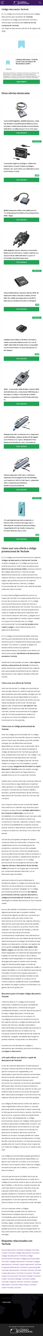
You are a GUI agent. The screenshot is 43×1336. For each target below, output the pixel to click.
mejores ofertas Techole (20, 1282)
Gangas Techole (33, 1276)
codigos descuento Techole (21, 1261)
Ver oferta (21, 82)
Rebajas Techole (22, 1279)
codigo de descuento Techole (14, 1256)
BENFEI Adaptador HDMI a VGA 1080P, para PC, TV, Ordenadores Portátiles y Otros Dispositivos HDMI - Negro (21, 213)
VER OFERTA (21, 133)
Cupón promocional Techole (13, 1276)
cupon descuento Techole (30, 1264)
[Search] (39, 2)
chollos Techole (8, 1253)
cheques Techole (31, 1250)
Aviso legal (7, 1302)
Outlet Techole (8, 1279)
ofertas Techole (34, 1270)
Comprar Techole (31, 1273)
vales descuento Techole (13, 1273)
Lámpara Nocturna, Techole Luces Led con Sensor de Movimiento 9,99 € (27, 61)
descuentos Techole (18, 1270)
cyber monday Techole (11, 1287)
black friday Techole (27, 1284)
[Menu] (2, 2)
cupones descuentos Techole (15, 1267)
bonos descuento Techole (12, 1250)
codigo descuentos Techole (27, 1253)
